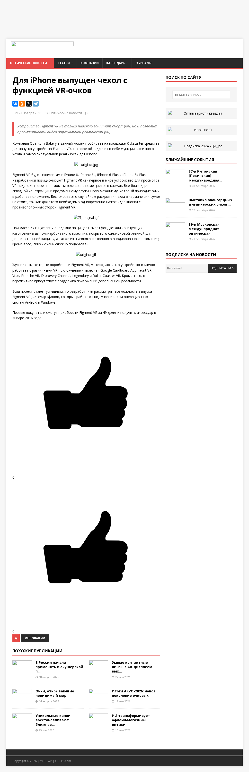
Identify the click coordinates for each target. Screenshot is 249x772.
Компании (89, 63)
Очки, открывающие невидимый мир (55, 693)
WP (50, 761)
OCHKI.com (63, 761)
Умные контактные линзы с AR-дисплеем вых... (132, 666)
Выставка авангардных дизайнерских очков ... (210, 202)
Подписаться (222, 268)
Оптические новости (28, 63)
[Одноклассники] (22, 104)
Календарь (115, 63)
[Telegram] (36, 104)
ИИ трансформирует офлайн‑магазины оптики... (131, 720)
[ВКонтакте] (15, 104)
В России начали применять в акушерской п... (59, 666)
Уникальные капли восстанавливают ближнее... (53, 720)
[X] (29, 104)
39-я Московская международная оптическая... (204, 228)
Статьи (64, 63)
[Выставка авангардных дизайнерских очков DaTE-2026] (175, 209)
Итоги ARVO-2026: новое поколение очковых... (134, 693)
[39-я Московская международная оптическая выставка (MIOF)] (175, 234)
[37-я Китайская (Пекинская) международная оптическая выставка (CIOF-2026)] (175, 181)
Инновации (35, 638)
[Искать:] (201, 95)
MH (42, 761)
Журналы (143, 63)
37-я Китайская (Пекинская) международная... (205, 175)
